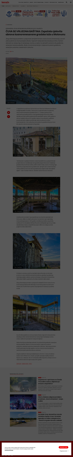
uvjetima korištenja (9, 450)
